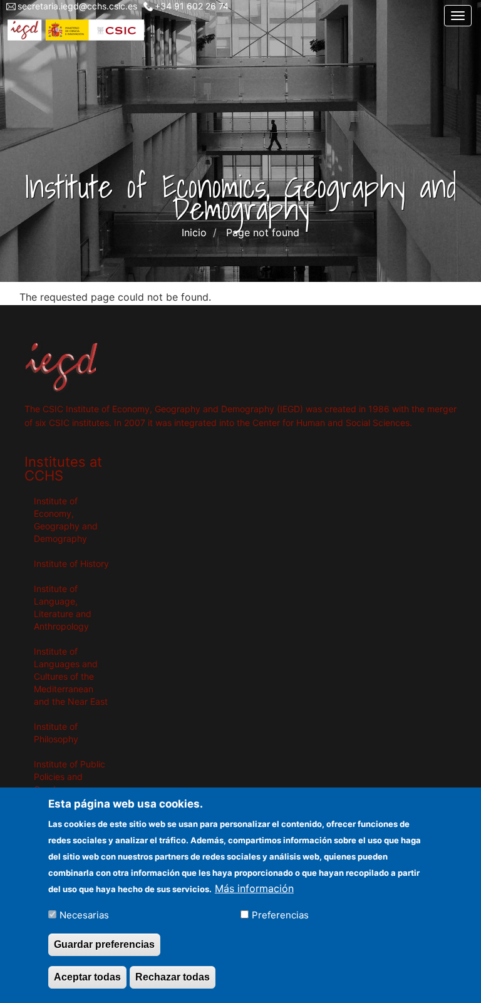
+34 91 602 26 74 (192, 6)
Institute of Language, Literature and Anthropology (62, 607)
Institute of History (71, 563)
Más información (254, 888)
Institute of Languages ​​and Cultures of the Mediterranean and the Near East (71, 676)
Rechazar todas (172, 977)
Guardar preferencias (104, 944)
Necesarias (84, 915)
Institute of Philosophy (56, 732)
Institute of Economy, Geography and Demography (66, 520)
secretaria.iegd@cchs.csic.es (77, 6)
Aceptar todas (87, 977)
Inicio (194, 232)
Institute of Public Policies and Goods (69, 776)
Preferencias (280, 915)
